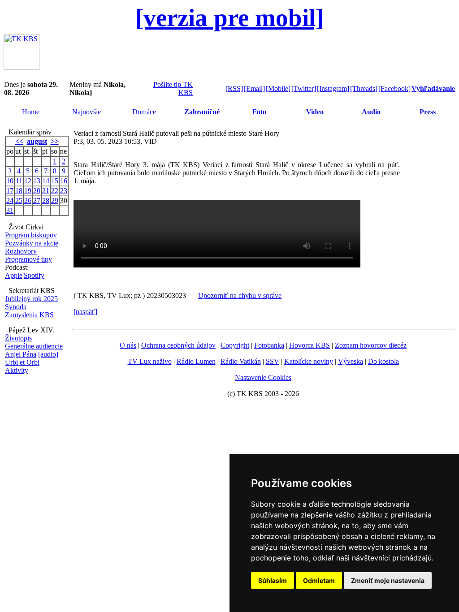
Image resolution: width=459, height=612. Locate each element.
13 (36, 181)
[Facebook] (394, 88)
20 (36, 190)
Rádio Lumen (196, 361)
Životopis (18, 338)
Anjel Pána (20, 354)
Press (428, 112)
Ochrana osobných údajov (178, 345)
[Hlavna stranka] (21, 67)
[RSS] (234, 88)
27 (36, 200)
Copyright (235, 345)
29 (54, 200)
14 (45, 181)
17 (9, 190)
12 (27, 181)
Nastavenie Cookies (263, 377)
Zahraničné (202, 112)
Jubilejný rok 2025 (31, 298)
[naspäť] (85, 311)
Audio (371, 112)
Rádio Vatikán (241, 361)
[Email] (254, 88)
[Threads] (363, 88)
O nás (128, 345)
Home (30, 112)
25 (18, 200)
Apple (13, 275)
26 (27, 200)
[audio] (48, 354)
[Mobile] (278, 88)
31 (9, 210)
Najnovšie (86, 112)
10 (9, 181)
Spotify (34, 275)
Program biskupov (31, 235)
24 (9, 200)
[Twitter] (303, 88)
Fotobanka (269, 345)
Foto (259, 112)
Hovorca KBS (309, 345)
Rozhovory (21, 251)
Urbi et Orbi (22, 362)
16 (63, 181)
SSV (272, 361)
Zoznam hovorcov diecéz (371, 345)
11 (19, 181)
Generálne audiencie (34, 346)
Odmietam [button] (319, 580)
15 (54, 181)
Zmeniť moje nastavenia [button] (387, 580)
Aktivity (16, 370)
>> (55, 141)
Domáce (144, 112)
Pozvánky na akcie (31, 243)
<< (19, 141)
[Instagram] (333, 88)
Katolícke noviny (308, 361)
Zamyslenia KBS (29, 315)
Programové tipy (28, 259)
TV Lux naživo (150, 361)
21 (45, 190)
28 (45, 200)
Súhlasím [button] (272, 580)
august (37, 141)
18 (18, 190)
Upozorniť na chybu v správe (239, 295)
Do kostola (383, 361)
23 (63, 190)
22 (54, 190)
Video (315, 112)
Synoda (15, 306)
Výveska (350, 361)
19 (27, 190)
